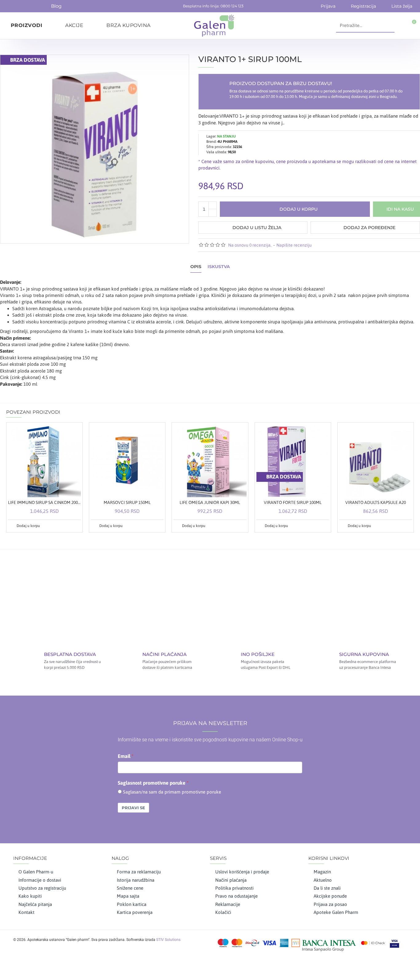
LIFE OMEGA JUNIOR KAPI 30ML (210, 502)
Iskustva (219, 266)
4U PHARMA (227, 141)
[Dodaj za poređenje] (75, 525)
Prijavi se (133, 807)
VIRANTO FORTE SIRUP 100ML (293, 502)
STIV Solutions (168, 940)
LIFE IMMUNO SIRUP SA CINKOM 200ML (44, 502)
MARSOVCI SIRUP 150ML (127, 502)
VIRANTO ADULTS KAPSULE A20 (375, 502)
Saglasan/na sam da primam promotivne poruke (172, 791)
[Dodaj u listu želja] (68, 525)
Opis (195, 266)
